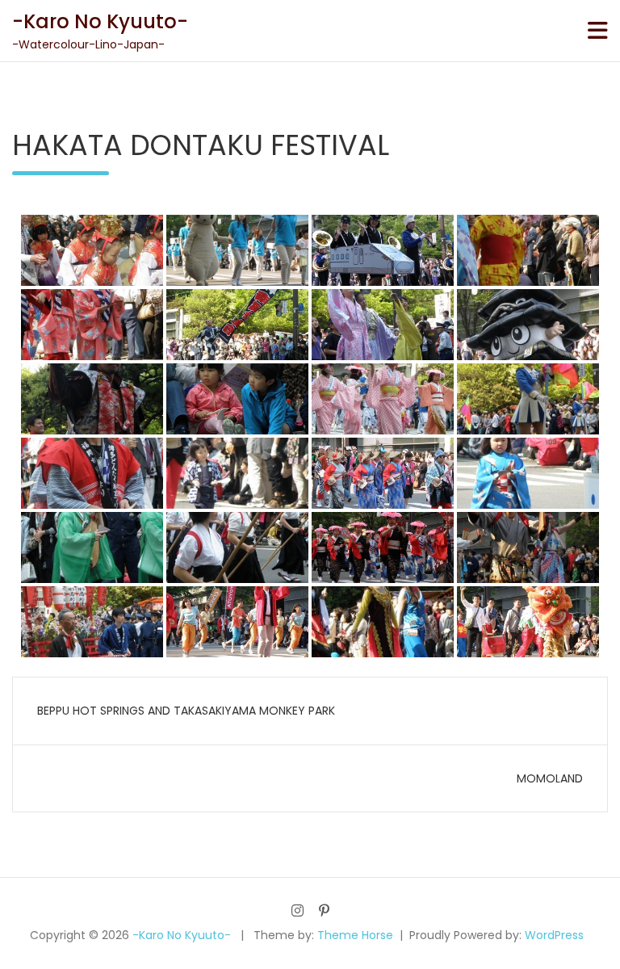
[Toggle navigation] (598, 31)
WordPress (554, 935)
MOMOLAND (550, 778)
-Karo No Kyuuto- (100, 21)
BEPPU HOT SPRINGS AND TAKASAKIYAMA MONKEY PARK (186, 711)
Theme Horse (355, 935)
